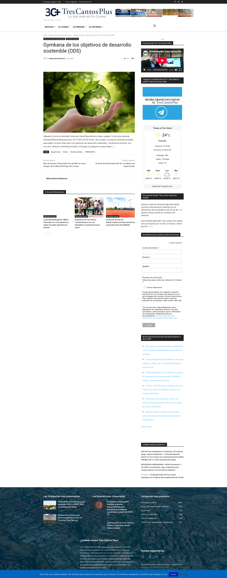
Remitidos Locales (72, 39)
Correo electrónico (150, 248)
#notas (65, 152)
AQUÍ (149, 226)
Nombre (146, 257)
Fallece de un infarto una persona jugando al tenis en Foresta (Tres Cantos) (70, 517)
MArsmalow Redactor (57, 58)
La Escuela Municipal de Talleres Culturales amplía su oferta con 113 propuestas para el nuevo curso (163, 363)
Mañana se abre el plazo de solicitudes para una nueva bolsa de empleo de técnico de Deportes (162, 416)
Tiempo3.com (166, 186)
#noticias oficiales (76, 152)
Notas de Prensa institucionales (60, 35)
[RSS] (163, 557)
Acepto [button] (173, 574)
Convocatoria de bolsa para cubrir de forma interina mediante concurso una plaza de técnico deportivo (162, 402)
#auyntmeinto (55, 152)
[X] (182, 1)
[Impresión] (70, 65)
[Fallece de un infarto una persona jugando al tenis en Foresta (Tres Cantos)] (49, 518)
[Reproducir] (144, 69)
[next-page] (49, 233)
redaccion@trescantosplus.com (155, 567)
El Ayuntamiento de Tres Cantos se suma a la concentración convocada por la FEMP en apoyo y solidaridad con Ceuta (163, 376)
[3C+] (78, 12)
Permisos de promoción (152, 277)
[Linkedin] (58, 65)
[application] (162, 60)
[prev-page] (45, 233)
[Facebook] (174, 1)
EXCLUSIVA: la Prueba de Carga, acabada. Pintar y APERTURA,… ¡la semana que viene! (71, 504)
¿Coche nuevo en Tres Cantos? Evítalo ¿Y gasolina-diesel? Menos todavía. (120, 525)
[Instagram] (178, 1)
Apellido (146, 266)
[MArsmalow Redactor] (45, 58)
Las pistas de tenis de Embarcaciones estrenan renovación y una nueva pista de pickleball (120, 222)
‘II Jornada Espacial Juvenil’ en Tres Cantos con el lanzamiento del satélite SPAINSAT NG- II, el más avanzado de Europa (162, 457)
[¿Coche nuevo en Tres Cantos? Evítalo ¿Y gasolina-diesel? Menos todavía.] (98, 526)
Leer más (183, 574)
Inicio (45, 35)
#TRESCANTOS (90, 152)
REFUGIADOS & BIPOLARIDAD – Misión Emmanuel (160, 464)
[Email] (64, 65)
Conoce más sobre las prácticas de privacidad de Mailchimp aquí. (160, 317)
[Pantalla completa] (180, 69)
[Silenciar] (176, 69)
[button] (164, 25)
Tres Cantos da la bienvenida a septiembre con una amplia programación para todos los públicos (163, 350)
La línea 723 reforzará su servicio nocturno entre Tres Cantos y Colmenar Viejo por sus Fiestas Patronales (163, 389)
